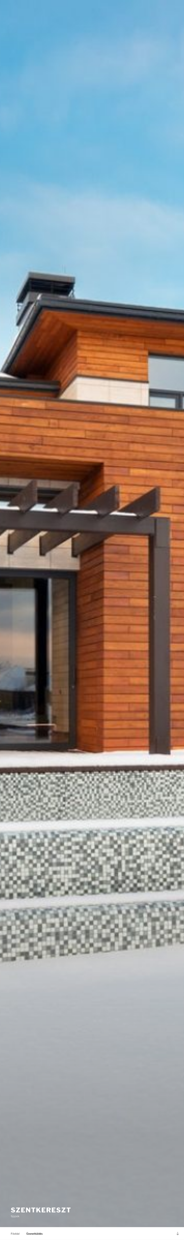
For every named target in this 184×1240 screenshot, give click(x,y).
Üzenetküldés (34, 1233)
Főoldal (15, 1233)
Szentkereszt (41, 1210)
